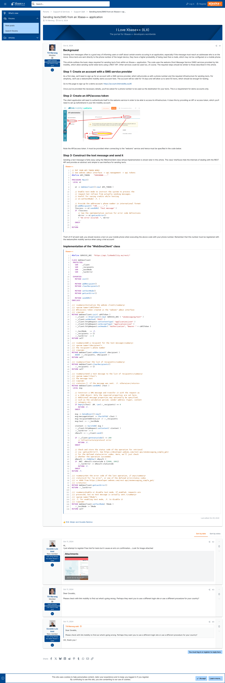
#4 (213, 622)
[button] (5, 4)
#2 (213, 542)
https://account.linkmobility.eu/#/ (118, 84)
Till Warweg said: (72, 626)
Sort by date (201, 534)
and (79, 522)
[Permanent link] (80, 50)
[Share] (216, 46)
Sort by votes (215, 534)
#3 (213, 590)
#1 (220, 46)
